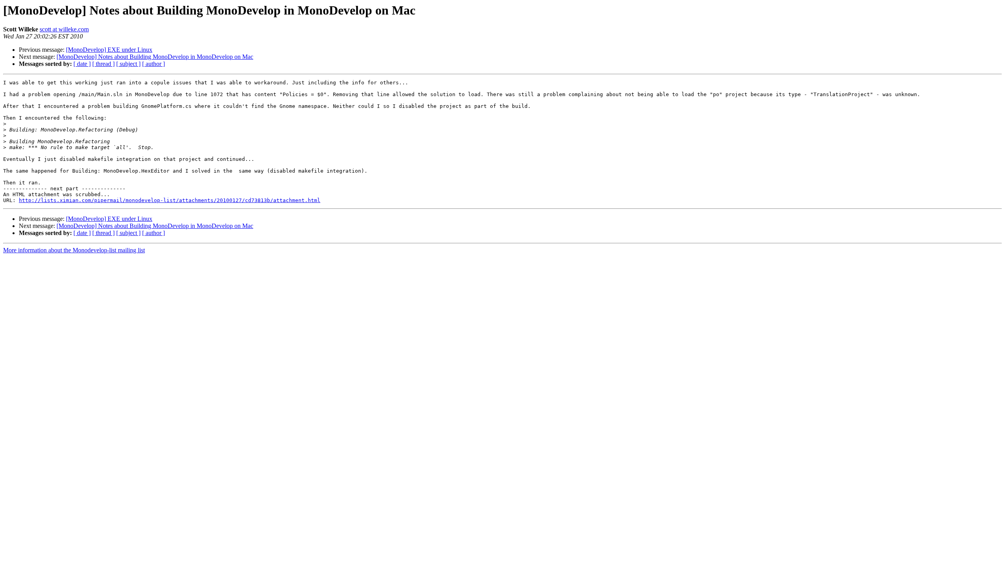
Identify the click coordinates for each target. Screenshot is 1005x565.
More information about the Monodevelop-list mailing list (74, 250)
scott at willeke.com (64, 29)
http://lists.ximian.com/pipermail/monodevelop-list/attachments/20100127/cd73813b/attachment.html (169, 200)
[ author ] (153, 63)
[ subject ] (128, 63)
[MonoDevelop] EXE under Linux (109, 49)
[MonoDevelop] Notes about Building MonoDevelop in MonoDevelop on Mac (155, 56)
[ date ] (82, 63)
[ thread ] (103, 63)
